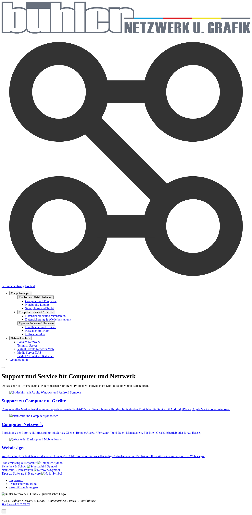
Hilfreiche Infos (35, 334)
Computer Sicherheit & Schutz (36, 312)
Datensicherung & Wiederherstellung (48, 319)
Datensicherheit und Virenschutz (45, 316)
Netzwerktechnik (20, 338)
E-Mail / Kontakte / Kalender (35, 356)
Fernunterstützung (13, 286)
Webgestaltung (18, 359)
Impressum (16, 480)
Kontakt (30, 286)
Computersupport (21, 293)
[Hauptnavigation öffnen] (3, 367)
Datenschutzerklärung (23, 483)
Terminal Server (27, 345)
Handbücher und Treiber (40, 327)
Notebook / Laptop (37, 304)
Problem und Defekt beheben (35, 297)
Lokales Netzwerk (28, 342)
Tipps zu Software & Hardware (36, 323)
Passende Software (37, 330)
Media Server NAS (29, 352)
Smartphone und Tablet (39, 308)
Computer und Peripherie (41, 301)
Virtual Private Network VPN (35, 349)
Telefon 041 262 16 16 (16, 504)
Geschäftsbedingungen (23, 487)
